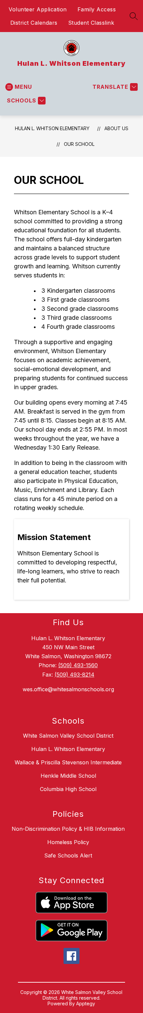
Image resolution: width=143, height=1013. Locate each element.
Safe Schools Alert (68, 855)
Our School (79, 144)
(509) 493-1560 (78, 665)
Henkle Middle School (68, 775)
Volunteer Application (38, 9)
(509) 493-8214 (74, 674)
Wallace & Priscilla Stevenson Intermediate (68, 762)
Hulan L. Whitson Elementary (52, 128)
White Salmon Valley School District (68, 735)
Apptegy (85, 1003)
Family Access (96, 9)
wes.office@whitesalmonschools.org (68, 689)
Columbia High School (68, 789)
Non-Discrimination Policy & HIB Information (68, 828)
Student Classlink (91, 22)
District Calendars (34, 22)
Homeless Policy (68, 842)
